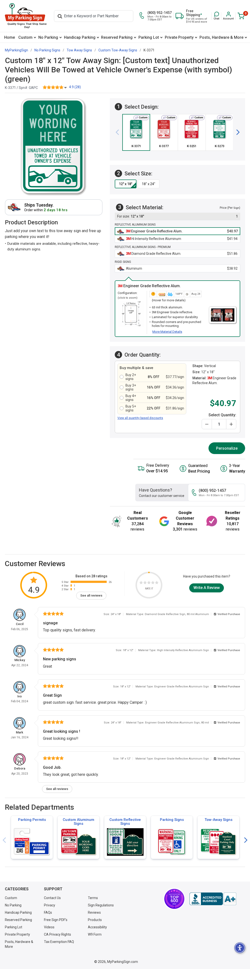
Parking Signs (172, 819)
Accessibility (97, 927)
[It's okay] (149, 583)
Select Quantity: (222, 415)
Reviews (94, 912)
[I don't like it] (145, 583)
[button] (216, 16)
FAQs (48, 912)
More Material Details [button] (167, 331)
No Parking (48, 37)
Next (246, 840)
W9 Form (95, 934)
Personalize (227, 448)
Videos (49, 927)
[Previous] (119, 132)
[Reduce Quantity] (207, 424)
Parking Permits (32, 819)
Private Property (179, 37)
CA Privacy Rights (57, 934)
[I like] (153, 583)
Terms (93, 898)
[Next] (236, 132)
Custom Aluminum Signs (78, 821)
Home (9, 37)
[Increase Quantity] (231, 424)
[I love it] (157, 583)
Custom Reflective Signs (125, 821)
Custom (25, 37)
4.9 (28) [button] (75, 87)
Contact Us (52, 898)
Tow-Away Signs (218, 819)
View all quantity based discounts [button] (140, 418)
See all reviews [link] (91, 595)
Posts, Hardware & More (221, 37)
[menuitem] (9, 37)
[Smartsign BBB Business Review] (212, 899)
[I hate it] (141, 583)
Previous (4, 840)
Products (95, 920)
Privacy (49, 905)
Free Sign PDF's (55, 920)
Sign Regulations (101, 905)
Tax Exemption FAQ (59, 942)
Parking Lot (148, 37)
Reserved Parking (117, 37)
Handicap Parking (79, 37)
